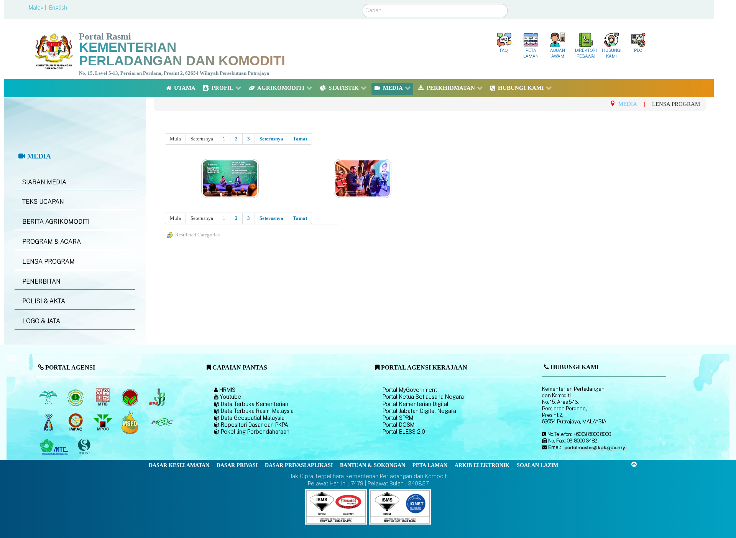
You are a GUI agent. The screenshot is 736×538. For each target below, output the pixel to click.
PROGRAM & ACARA (51, 241)
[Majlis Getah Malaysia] (162, 422)
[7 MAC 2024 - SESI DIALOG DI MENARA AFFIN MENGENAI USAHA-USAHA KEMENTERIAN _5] (231, 178)
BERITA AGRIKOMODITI (56, 221)
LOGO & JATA (41, 321)
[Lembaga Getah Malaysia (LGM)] (76, 397)
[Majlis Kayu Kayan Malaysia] (54, 447)
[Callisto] (336, 506)
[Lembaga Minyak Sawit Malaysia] (49, 397)
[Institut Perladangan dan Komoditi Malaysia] (76, 422)
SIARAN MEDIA (44, 182)
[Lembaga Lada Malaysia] (158, 397)
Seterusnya (271, 139)
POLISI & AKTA (43, 301)
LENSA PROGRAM (48, 261)
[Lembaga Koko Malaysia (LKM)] (130, 397)
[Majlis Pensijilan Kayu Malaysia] (85, 447)
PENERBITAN (41, 281)
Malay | (38, 8)
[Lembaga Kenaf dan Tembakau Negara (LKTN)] (49, 422)
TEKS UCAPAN (43, 201)
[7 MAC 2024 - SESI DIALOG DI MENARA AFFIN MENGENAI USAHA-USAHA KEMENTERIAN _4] (363, 178)
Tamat (300, 139)
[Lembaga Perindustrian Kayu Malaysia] (103, 397)
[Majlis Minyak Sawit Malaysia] (103, 422)
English (58, 8)
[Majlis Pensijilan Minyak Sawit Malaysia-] (130, 422)
